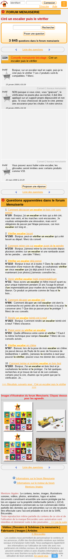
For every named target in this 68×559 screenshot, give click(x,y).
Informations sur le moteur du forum (35, 483)
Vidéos (6, 527)
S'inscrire (44, 6)
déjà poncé (25, 261)
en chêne (22, 345)
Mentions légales (34, 486)
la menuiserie (50, 527)
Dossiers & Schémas (26, 527)
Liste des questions (32, 49)
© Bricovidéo (38, 534)
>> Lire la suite (58, 522)
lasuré (20, 233)
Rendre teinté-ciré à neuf (27, 318)
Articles (32, 530)
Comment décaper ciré (26, 300)
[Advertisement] (32, 136)
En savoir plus (41, 556)
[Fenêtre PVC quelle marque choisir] (49, 49)
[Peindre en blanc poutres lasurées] (16, 49)
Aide (54, 6)
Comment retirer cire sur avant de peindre (36, 245)
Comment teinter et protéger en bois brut (35, 363)
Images (21, 530)
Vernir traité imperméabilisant (32, 279)
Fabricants (7, 530)
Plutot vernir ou (27, 330)
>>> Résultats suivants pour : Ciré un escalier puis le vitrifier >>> (34, 386)
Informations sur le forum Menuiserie (35, 478)
